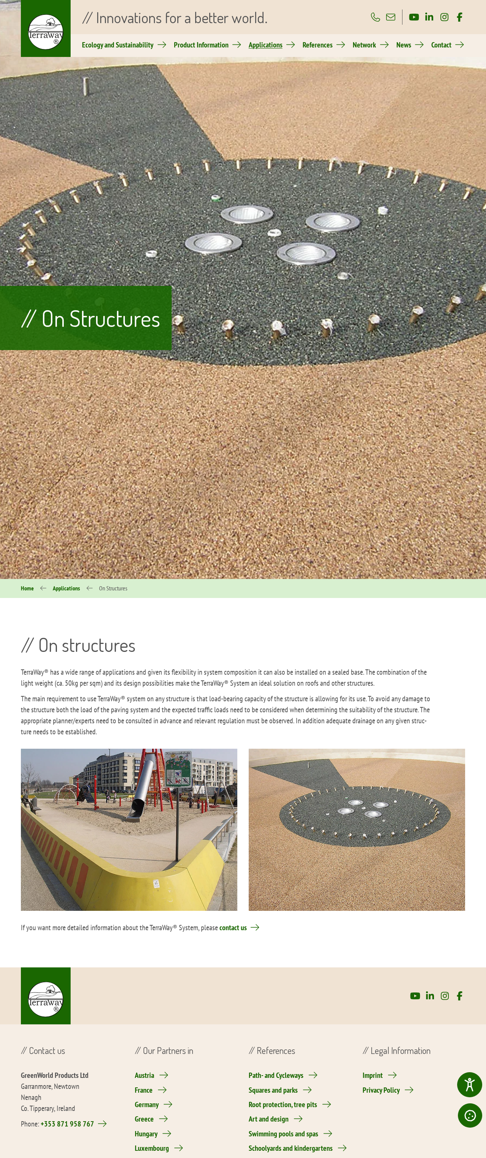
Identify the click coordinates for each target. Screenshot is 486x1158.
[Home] (46, 995)
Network (364, 45)
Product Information (201, 45)
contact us (233, 927)
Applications (265, 45)
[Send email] (390, 17)
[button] (470, 1115)
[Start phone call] (375, 17)
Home (27, 588)
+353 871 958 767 (67, 1124)
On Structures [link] (113, 588)
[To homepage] (46, 28)
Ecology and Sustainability (117, 45)
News (403, 45)
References (318, 45)
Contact (441, 45)
